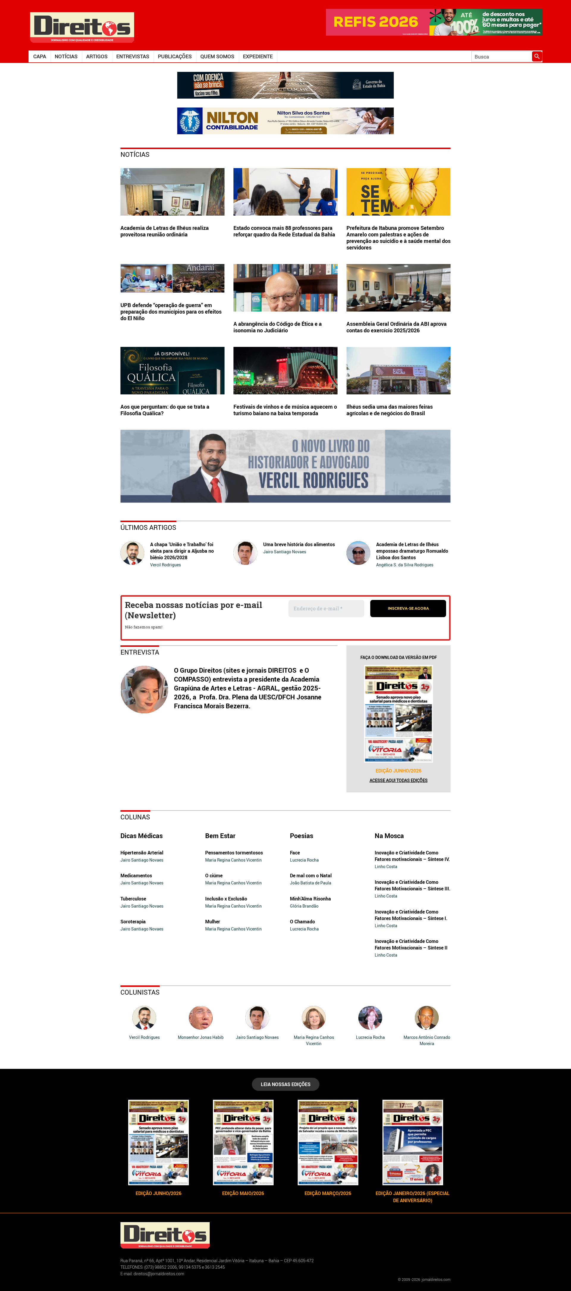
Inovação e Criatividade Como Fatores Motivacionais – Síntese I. (411, 915)
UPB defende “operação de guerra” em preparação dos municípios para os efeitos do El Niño (171, 311)
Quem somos (217, 56)
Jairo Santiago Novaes (284, 551)
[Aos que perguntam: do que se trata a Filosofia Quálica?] (172, 370)
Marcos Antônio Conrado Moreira (427, 1040)
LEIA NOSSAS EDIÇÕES (285, 1084)
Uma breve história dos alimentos (299, 544)
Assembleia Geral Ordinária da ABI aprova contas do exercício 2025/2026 (396, 327)
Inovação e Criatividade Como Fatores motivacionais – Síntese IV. (412, 855)
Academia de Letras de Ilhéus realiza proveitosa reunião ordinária (164, 231)
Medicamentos (136, 875)
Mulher (212, 921)
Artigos (97, 56)
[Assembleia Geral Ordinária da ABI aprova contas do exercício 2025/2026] (398, 288)
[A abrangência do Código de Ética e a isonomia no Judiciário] (285, 288)
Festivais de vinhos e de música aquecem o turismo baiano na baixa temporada (285, 410)
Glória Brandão (304, 906)
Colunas (135, 817)
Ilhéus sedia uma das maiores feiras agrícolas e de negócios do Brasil (389, 410)
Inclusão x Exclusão (226, 898)
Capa (39, 56)
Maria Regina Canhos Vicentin (233, 860)
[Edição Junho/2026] (398, 713)
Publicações (175, 56)
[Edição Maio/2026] (243, 1143)
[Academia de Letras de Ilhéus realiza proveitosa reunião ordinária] (172, 192)
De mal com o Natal (311, 875)
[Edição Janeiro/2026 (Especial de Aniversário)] (413, 1143)
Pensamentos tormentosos (234, 852)
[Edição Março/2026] (328, 1143)
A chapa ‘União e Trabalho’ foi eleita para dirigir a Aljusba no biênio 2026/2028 (182, 551)
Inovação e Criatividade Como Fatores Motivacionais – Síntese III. (413, 885)
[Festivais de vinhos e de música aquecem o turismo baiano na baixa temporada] (285, 370)
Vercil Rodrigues (165, 565)
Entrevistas (132, 56)
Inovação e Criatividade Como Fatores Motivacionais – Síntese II (411, 944)
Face (295, 852)
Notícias (66, 56)
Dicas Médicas (141, 835)
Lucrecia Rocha (304, 860)
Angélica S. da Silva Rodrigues (404, 565)
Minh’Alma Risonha (310, 898)
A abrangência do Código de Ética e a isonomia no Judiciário (277, 327)
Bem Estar (220, 835)
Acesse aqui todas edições (399, 780)
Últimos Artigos (148, 527)
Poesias (301, 835)
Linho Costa (386, 866)
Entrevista (139, 652)
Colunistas (140, 992)
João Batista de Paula (310, 883)
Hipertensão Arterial (141, 852)
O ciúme (213, 875)
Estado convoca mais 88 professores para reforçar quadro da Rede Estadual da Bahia (284, 231)
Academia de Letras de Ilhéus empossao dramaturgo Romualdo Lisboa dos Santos (412, 551)
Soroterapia (133, 921)
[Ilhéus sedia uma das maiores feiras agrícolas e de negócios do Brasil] (398, 370)
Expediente (258, 56)
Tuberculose (133, 898)
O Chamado (302, 921)
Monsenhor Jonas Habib (201, 1037)
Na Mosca (389, 835)
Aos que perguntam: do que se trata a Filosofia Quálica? (164, 410)
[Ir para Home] (82, 27)
